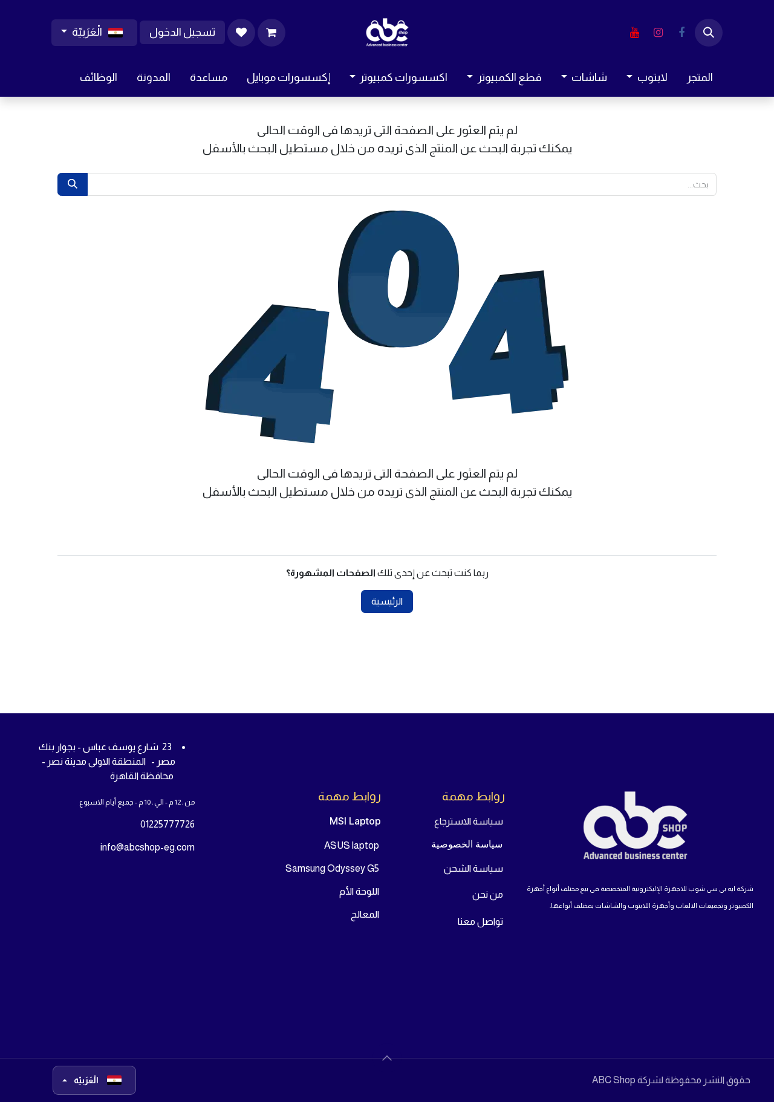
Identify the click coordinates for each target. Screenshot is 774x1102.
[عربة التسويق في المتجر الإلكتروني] (271, 33)
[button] (709, 33)
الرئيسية (387, 601)
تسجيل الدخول (182, 32)
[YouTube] (634, 33)
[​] (681, 33)
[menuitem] (700, 78)
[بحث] (72, 184)
